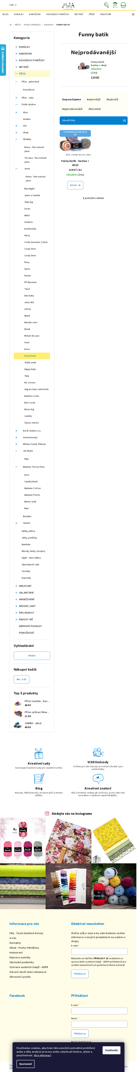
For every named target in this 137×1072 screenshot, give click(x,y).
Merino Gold (30, 501)
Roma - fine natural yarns (34, 149)
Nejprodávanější (72, 109)
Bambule (26, 544)
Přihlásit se (80, 974)
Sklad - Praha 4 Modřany (24, 948)
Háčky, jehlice (28, 531)
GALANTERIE (26, 593)
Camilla (28, 416)
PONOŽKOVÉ (26, 633)
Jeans (27, 168)
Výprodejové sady (30, 564)
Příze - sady (28, 97)
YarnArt (27, 523)
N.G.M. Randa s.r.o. (32, 430)
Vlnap (26, 132)
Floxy (27, 262)
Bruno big (29, 409)
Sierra (27, 269)
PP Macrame (30, 282)
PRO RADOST (27, 613)
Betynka (27, 516)
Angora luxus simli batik (36, 389)
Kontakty (15, 943)
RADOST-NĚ (26, 619)
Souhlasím (111, 1050)
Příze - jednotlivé (30, 81)
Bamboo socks (31, 396)
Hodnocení (16, 952)
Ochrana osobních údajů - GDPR (29, 967)
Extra (27, 349)
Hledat (31, 655)
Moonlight (29, 188)
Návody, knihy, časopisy (33, 551)
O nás (13, 938)
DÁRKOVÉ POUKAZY (30, 626)
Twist (27, 289)
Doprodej (26, 577)
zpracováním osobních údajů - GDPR (90, 961)
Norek (27, 329)
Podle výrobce (29, 104)
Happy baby (30, 369)
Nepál (27, 315)
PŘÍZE (22, 74)
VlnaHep (27, 139)
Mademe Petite (32, 495)
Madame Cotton (32, 488)
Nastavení (25, 1064)
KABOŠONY (25, 54)
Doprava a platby (20, 957)
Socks (27, 208)
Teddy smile (30, 362)
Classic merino (31, 422)
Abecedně (95, 109)
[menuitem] (5, 14)
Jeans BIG (29, 302)
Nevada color (31, 322)
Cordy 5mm (30, 255)
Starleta (28, 222)
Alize (25, 112)
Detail (73, 185)
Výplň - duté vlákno (31, 557)
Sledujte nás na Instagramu (72, 813)
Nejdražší (112, 99)
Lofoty (27, 309)
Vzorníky (26, 571)
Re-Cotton (30, 382)
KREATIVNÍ (25, 586)
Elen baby (29, 295)
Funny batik (30, 355)
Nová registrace (81, 1042)
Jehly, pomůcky (29, 537)
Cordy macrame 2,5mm (36, 242)
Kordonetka (30, 228)
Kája (26, 458)
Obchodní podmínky (22, 962)
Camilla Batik (31, 481)
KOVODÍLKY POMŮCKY (32, 60)
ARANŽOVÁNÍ (26, 599)
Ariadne (27, 119)
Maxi (26, 508)
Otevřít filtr (68, 120)
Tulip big (28, 202)
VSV (25, 125)
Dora (26, 474)
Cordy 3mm (30, 248)
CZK (12, 5)
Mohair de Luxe (31, 335)
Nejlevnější (93, 99)
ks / (22, 679)
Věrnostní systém (20, 977)
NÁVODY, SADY (27, 606)
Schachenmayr (30, 437)
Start (27, 342)
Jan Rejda (28, 450)
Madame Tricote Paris (34, 466)
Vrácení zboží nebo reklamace (28, 972)
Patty (27, 235)
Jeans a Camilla (32, 195)
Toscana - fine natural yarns (35, 160)
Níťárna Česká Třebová (34, 444)
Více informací (42, 1055)
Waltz (27, 215)
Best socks (29, 402)
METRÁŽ (24, 67)
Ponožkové (29, 89)
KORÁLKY (24, 47)
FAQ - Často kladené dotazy (26, 933)
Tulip (26, 376)
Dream (27, 275)
